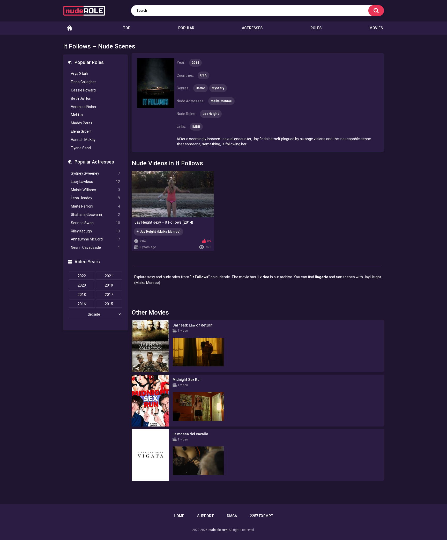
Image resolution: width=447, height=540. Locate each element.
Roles (316, 28)
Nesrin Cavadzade (95, 247)
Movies (376, 28)
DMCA (232, 516)
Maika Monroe (221, 101)
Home (69, 28)
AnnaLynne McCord (95, 239)
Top (126, 28)
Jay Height (211, 114)
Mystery (218, 88)
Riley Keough (95, 231)
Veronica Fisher (83, 107)
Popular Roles (89, 62)
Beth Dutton (81, 98)
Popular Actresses (94, 162)
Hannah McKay (83, 140)
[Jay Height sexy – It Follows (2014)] (173, 194)
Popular (186, 28)
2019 (109, 285)
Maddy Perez (82, 123)
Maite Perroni (95, 206)
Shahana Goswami (95, 214)
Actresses (252, 28)
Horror (200, 88)
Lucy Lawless (95, 182)
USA (203, 75)
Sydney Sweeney (95, 173)
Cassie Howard (83, 90)
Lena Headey (95, 198)
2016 (82, 304)
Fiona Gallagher (83, 82)
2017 (109, 295)
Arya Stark (79, 74)
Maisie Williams (95, 190)
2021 (109, 276)
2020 (82, 285)
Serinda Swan (95, 223)
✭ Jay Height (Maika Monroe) (158, 231)
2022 (82, 276)
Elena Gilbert (81, 131)
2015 (109, 304)
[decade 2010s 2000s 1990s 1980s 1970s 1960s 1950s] (95, 314)
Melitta (77, 115)
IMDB (196, 127)
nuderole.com (218, 530)
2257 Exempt (261, 516)
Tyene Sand (81, 148)
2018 (82, 295)
